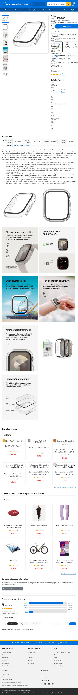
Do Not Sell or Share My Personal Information (15, 685)
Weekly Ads (63, 643)
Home (3, 13)
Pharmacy (59, 10)
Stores (29, 655)
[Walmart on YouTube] (49, 684)
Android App (44, 677)
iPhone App (44, 674)
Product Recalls (58, 663)
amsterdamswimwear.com (58, 104)
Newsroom (5, 657)
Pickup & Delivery (48, 10)
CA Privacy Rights (7, 679)
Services (17, 10)
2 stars (26, 609)
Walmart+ (30, 660)
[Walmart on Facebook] (42, 684)
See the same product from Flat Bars (65, 487)
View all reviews (8, 617)
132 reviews (64, 74)
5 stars (26, 603)
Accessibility (57, 660)
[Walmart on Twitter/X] (45, 684)
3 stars (26, 607)
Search (73, 624)
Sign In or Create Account (21, 643)
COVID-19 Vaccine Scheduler (62, 652)
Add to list (61, 62)
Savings (25, 10)
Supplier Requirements (8, 666)
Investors (4, 660)
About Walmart (6, 652)
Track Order (50, 643)
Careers (66, 10)
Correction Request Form (12, 589)
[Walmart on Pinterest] (53, 684)
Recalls (55, 657)
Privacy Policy (6, 677)
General (19, 13)
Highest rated (24, 624)
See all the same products (68, 574)
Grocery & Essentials (35, 10)
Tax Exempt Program (59, 666)
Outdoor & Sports (11, 13)
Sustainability (6, 663)
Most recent (12, 624)
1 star (26, 612)
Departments (9, 10)
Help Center (38, 643)
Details (70, 58)
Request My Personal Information (11, 682)
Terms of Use (5, 674)
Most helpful (36, 624)
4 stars (26, 605)
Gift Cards (31, 663)
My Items (74, 10)
